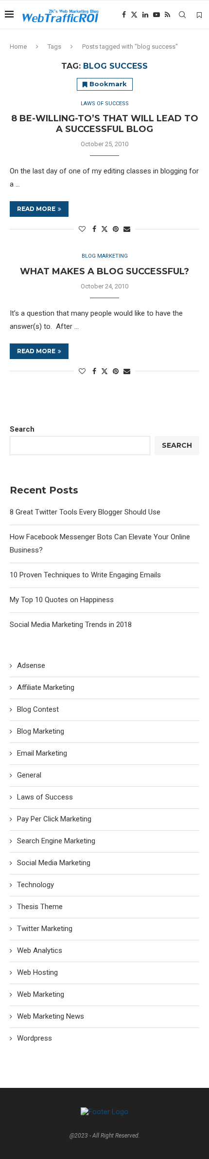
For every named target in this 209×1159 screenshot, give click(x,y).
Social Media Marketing (53, 862)
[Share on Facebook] (94, 229)
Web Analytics (39, 950)
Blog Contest (38, 709)
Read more (36, 208)
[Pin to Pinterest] (116, 229)
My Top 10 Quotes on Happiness (62, 599)
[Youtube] (156, 14)
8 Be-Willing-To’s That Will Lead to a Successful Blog (104, 123)
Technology (35, 884)
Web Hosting (37, 972)
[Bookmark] (199, 15)
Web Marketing (40, 994)
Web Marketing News (50, 1016)
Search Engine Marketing (56, 840)
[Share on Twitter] (104, 229)
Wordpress (34, 1038)
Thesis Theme (40, 906)
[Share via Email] (126, 229)
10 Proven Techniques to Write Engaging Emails (85, 574)
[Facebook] (124, 14)
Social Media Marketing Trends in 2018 (71, 624)
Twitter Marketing (44, 928)
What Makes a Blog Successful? (104, 271)
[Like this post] (82, 229)
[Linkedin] (145, 14)
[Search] (182, 14)
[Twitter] (134, 14)
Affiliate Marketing (45, 687)
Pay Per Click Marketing (54, 819)
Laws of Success (45, 797)
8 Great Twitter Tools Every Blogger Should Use (85, 512)
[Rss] (167, 14)
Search (22, 429)
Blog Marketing (40, 731)
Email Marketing (42, 753)
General (29, 775)
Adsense (31, 665)
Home (18, 46)
